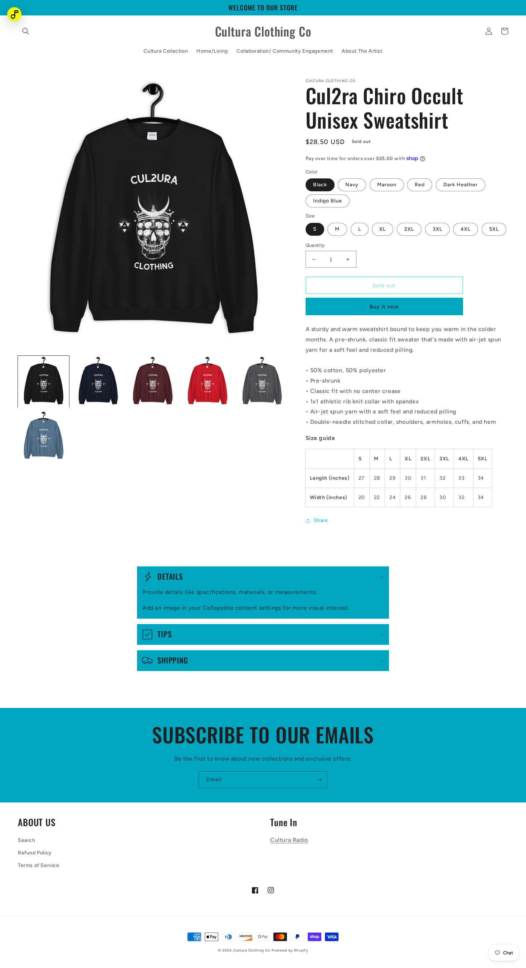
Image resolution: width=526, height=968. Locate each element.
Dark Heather (460, 185)
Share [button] (321, 520)
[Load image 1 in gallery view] (43, 381)
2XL (409, 229)
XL (382, 229)
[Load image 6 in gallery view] (43, 436)
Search (26, 840)
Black (320, 185)
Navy (352, 185)
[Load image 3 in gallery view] (152, 381)
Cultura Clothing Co (252, 950)
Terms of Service (38, 865)
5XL (494, 229)
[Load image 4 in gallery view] (207, 381)
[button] (26, 31)
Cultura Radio (289, 840)
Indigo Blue (327, 201)
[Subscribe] (319, 779)
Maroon (386, 185)
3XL (437, 229)
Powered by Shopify (290, 950)
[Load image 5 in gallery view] (262, 381)
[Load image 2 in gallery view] (98, 381)
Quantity (315, 245)
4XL (466, 229)
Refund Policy (35, 853)
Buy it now (384, 306)
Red (420, 185)
